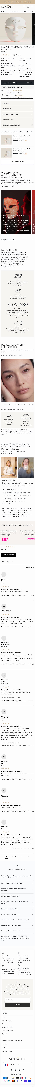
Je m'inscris (17, 1005)
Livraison (4, 1044)
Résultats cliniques (27, 11)
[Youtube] (20, 1070)
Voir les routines (17, 162)
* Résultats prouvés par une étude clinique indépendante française (17, 98)
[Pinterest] (24, 1070)
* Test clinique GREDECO (8, 240)
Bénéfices (4, 11)
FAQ (3, 1024)
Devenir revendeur (7, 1031)
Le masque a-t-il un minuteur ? (10, 914)
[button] (11, 55)
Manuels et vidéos (7, 1027)
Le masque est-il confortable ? (10, 896)
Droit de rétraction (7, 1052)
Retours (4, 1034)
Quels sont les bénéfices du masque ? (12, 883)
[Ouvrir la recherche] (24, 6)
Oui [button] (16, 595)
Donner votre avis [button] (8, 554)
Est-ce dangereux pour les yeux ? (11, 925)
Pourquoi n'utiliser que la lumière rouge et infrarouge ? (13, 889)
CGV (3, 1037)
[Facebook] (11, 1070)
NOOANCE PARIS (19, 1074)
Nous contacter (6, 1020)
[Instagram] (15, 1070)
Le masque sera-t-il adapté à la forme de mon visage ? (14, 902)
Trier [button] (3, 562)
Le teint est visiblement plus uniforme (12, 409)
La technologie (14, 11)
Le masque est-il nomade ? (9, 909)
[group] (17, 547)
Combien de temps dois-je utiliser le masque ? (15, 920)
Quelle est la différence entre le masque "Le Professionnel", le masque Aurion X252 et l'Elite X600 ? (15, 938)
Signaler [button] (19, 595)
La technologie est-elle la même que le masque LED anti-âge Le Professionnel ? (16, 877)
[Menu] (32, 7)
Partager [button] (24, 595)
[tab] (30, 567)
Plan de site (5, 1047)
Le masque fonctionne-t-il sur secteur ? (12, 931)
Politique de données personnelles (12, 1040)
